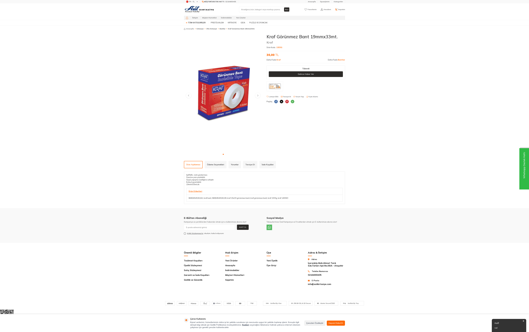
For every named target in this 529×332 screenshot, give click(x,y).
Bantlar (222, 29)
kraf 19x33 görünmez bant (238, 198)
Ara (286, 9)
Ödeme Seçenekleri (215, 164)
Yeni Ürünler (241, 18)
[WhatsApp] (269, 227)
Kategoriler (338, 2)
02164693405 (315, 275)
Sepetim (229, 280)
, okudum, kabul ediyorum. (205, 233)
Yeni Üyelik (272, 260)
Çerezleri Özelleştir (314, 323)
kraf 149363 (283, 198)
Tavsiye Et (287, 97)
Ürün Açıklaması (193, 164)
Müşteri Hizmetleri (209, 18)
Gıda (243, 22)
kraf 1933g (272, 198)
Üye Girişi (271, 265)
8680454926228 (219, 198)
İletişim (195, 18)
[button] (223, 154)
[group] (223, 93)
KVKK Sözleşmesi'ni (195, 233)
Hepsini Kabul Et (336, 323)
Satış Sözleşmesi (192, 270)
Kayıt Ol (242, 227)
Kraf (270, 42)
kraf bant (207, 198)
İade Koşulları (268, 164)
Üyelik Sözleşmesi (193, 265)
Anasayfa (312, 2)
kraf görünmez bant (258, 198)
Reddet (245, 325)
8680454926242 (196, 198)
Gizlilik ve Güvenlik (193, 280)
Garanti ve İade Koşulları (196, 275)
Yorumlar (235, 164)
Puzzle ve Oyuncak (258, 22)
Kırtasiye (232, 22)
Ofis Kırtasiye (211, 29)
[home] (187, 18)
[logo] (199, 9)
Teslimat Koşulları (193, 260)
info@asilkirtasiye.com (319, 284)
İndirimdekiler (226, 18)
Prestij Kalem (217, 22)
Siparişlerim (325, 2)
